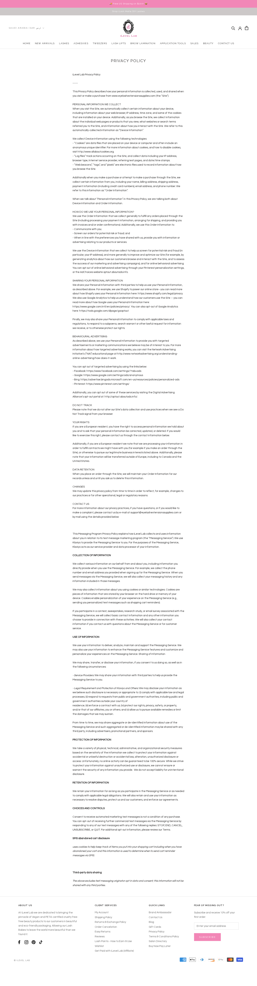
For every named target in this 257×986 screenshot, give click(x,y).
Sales (194, 43)
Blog (151, 922)
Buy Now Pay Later (160, 946)
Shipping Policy (103, 917)
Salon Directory (158, 941)
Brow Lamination (142, 43)
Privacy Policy (156, 931)
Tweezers (100, 43)
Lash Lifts (119, 43)
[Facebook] (19, 942)
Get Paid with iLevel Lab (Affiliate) (114, 951)
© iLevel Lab (22, 960)
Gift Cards (155, 927)
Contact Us (226, 43)
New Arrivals (45, 43)
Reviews (100, 936)
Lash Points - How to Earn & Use (113, 941)
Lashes (64, 43)
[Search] (233, 28)
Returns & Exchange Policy (110, 922)
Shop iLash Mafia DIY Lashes (128, 11)
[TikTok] (41, 942)
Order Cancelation (106, 927)
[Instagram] (26, 942)
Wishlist (99, 946)
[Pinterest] (33, 942)
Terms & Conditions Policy (164, 936)
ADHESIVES (81, 43)
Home (26, 43)
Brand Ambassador (160, 912)
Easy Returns (102, 931)
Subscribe (207, 937)
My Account (102, 912)
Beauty (208, 43)
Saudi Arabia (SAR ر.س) (25, 28)
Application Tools (173, 43)
